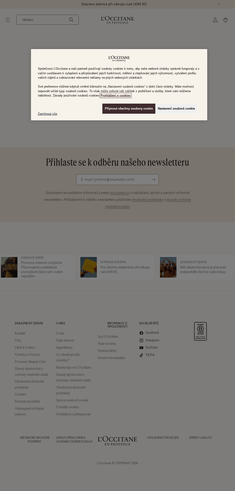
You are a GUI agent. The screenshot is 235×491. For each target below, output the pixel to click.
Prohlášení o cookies (116, 95)
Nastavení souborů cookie (176, 108)
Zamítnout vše (47, 114)
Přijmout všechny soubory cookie (129, 108)
